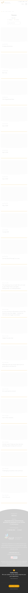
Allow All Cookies (14, 586)
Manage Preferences (14, 588)
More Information (14, 578)
